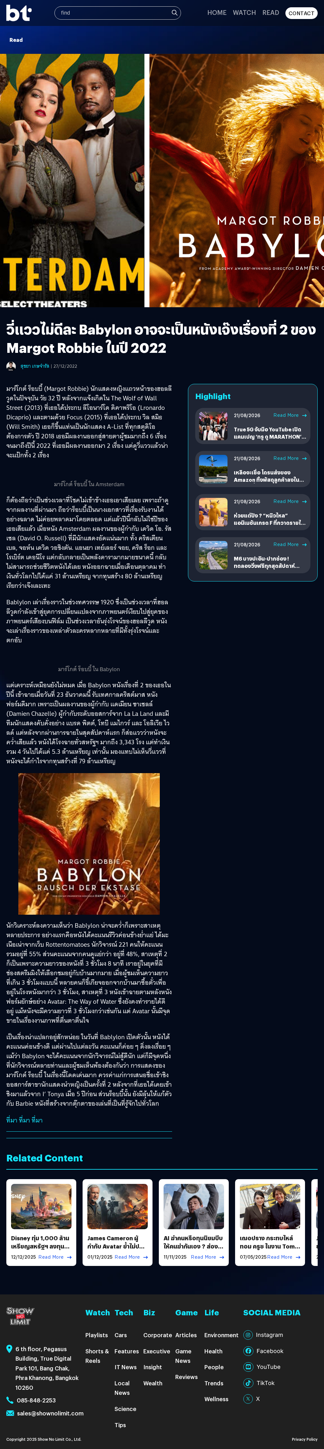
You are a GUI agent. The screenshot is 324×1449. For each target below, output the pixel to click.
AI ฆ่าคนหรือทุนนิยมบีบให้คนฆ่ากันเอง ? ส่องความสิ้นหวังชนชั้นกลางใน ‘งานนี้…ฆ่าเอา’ (193, 1250)
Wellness (216, 1399)
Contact (302, 13)
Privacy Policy (305, 1439)
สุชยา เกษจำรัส (35, 366)
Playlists (96, 1335)
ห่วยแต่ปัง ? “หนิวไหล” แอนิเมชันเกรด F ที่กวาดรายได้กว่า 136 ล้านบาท (269, 522)
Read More (286, 415)
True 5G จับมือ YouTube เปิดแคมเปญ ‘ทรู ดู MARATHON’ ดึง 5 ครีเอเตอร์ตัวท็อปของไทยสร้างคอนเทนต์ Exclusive (270, 440)
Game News (183, 1356)
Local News (122, 1388)
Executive (156, 1351)
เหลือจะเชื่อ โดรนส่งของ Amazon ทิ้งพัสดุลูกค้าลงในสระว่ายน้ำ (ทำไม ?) (266, 479)
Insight (152, 1367)
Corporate (157, 1335)
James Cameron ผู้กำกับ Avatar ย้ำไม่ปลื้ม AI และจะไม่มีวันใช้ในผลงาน (117, 1250)
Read (270, 12)
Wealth (152, 1383)
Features (127, 1351)
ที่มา (11, 1120)
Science (125, 1409)
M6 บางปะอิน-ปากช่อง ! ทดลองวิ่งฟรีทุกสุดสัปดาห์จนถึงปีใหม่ (264, 565)
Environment (221, 1335)
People (214, 1367)
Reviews (186, 1377)
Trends (213, 1383)
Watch (244, 12)
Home (217, 12)
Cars (121, 1335)
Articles (186, 1335)
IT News (126, 1367)
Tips (120, 1425)
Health (213, 1351)
